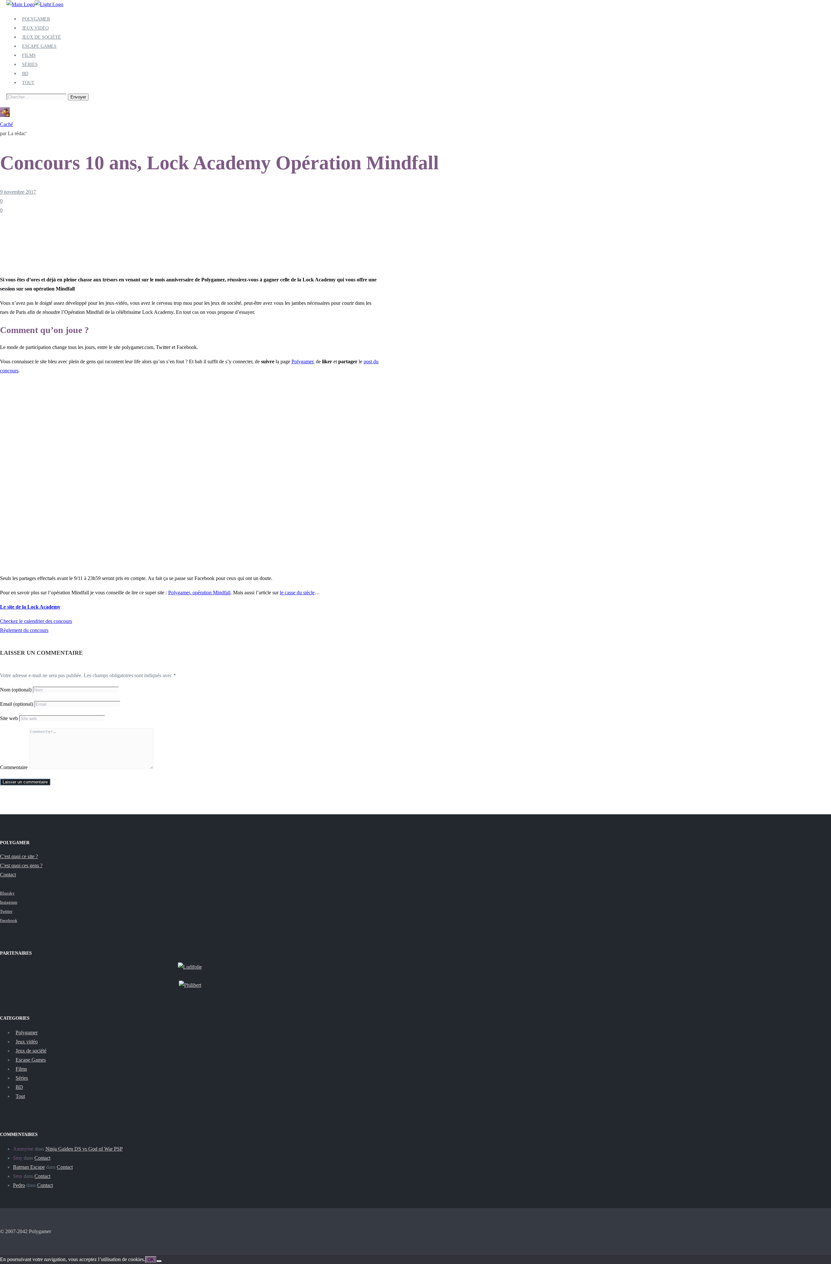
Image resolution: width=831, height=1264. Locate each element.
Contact (8, 874)
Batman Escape (29, 1167)
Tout (28, 82)
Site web (9, 718)
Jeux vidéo (35, 28)
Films (29, 55)
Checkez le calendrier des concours (36, 621)
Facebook (8, 920)
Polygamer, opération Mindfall (199, 592)
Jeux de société (41, 37)
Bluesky (7, 893)
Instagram (8, 902)
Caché (6, 124)
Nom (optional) (15, 689)
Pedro (19, 1185)
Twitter (6, 911)
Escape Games (39, 46)
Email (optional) (16, 704)
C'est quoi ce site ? (19, 856)
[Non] (159, 1261)
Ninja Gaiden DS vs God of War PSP (84, 1149)
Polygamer (36, 19)
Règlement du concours (24, 630)
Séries (30, 64)
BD (25, 73)
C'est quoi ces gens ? (21, 865)
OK (151, 1259)
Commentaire (14, 767)
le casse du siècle (297, 592)
